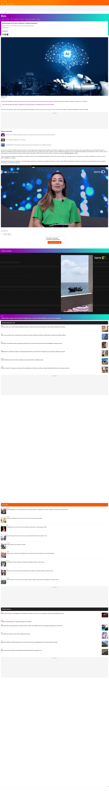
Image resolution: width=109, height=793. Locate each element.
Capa (2, 12)
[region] (54, 790)
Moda (7, 525)
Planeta (8, 578)
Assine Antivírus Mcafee (30, 19)
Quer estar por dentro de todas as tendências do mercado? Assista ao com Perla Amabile (28, 104)
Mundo (8, 551)
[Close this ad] (108, 786)
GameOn (22, 19)
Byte (5, 12)
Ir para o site (6, 1)
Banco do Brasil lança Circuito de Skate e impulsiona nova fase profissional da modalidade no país (22, 359)
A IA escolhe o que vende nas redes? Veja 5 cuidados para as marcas (15, 633)
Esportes (2, 358)
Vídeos (38, 19)
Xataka (7, 19)
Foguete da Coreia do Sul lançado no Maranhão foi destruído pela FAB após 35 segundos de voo (21, 650)
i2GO (12, 19)
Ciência (3, 19)
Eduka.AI (16, 19)
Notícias (9, 234)
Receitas (8, 516)
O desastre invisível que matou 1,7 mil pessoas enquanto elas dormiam (16, 621)
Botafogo (8, 543)
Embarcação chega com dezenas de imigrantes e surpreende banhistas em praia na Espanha (31, 318)
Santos (7, 560)
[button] (1, 1)
